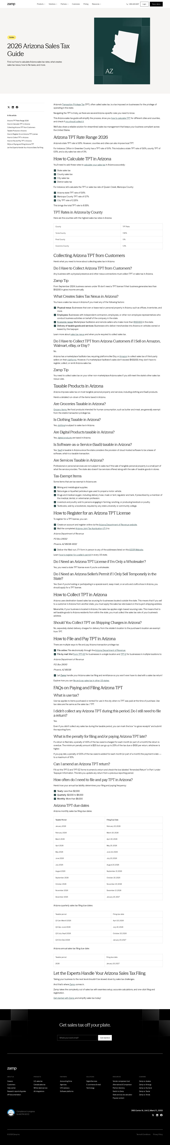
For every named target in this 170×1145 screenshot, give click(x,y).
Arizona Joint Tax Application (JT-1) (91, 528)
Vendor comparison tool (121, 1081)
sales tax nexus (77, 334)
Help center (11, 1088)
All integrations (39, 1091)
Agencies (63, 1085)
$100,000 (138, 322)
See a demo (156, 4)
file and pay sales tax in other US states (91, 680)
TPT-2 (123, 654)
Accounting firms (66, 1081)
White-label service (40, 1088)
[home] (11, 4)
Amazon (123, 356)
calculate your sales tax (94, 164)
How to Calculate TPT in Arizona (18, 124)
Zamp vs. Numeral (145, 1088)
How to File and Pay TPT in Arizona (19, 141)
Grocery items (60, 409)
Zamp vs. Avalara (145, 1081)
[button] (41, 4)
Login (144, 4)
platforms (71, 359)
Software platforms (66, 1091)
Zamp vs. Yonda (144, 1095)
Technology (90, 1088)
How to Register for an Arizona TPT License (22, 134)
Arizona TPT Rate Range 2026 (18, 121)
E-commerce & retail (93, 1085)
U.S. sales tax (38, 1081)
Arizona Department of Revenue (110, 650)
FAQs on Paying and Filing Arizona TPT (20, 144)
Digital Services (91, 1081)
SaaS (60, 450)
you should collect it (74, 121)
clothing (61, 425)
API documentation (14, 1095)
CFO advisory (65, 1088)
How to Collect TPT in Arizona (17, 137)
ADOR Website (136, 549)
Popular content (118, 1098)
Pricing (85, 4)
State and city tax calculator (122, 1095)
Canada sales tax (39, 1085)
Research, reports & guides (16, 1091)
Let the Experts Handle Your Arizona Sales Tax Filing (25, 148)
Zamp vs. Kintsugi (145, 1085)
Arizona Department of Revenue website (118, 524)
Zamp (72, 984)
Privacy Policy (158, 1134)
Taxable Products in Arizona (16, 131)
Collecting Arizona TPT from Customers (21, 127)
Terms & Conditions (143, 1134)
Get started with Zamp (64, 998)
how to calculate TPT (120, 118)
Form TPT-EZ (79, 654)
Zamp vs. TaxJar (144, 1091)
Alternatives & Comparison (122, 1085)
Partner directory (119, 1088)
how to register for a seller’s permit (75, 554)
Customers (76, 4)
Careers (10, 1081)
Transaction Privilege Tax (73, 104)
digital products (65, 437)
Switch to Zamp (118, 1091)
